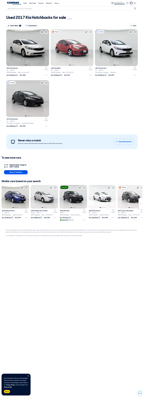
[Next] (46, 47)
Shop (25, 3)
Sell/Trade (32, 3)
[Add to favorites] (46, 32)
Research (49, 3)
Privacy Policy (10, 385)
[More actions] (46, 75)
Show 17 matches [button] (16, 172)
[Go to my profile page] (133, 3)
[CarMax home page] (14, 3)
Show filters (15, 26)
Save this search (125, 141)
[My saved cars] (127, 3)
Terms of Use (8, 387)
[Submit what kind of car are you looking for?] (135, 8)
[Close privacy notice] (28, 375)
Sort (134, 26)
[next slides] (140, 203)
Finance (41, 3)
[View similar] (42, 32)
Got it (7, 391)
